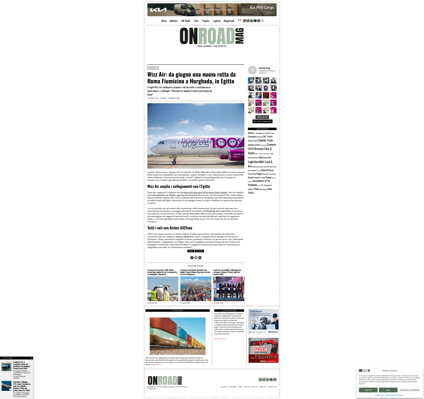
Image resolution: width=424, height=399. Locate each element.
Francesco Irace (175, 98)
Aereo (191, 251)
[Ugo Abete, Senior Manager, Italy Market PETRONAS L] (258, 88)
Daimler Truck (265, 140)
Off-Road (199, 251)
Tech (259, 185)
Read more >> (156, 365)
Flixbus (256, 154)
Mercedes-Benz (262, 167)
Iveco (261, 157)
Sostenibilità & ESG (261, 181)
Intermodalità (153, 68)
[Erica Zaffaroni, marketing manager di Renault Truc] (251, 80)
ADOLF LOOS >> (220, 339)
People (259, 173)
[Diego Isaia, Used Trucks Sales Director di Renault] (273, 88)
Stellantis (252, 185)
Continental (259, 137)
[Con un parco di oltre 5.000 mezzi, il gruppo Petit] (251, 95)
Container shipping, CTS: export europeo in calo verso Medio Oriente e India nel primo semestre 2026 (21, 386)
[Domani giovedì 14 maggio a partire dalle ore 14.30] (266, 95)
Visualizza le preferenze (409, 390)
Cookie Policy (379, 395)
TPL (262, 185)
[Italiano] (239, 19)
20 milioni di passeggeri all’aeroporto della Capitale (203, 192)
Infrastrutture (253, 157)
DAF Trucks (268, 136)
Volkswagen (263, 189)
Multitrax (259, 171)
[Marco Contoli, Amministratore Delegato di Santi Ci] (258, 95)
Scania (268, 177)
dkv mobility (263, 145)
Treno (256, 189)
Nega (388, 390)
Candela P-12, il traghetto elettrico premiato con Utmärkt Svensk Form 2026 (21, 365)
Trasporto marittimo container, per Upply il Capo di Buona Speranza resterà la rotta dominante (195, 272)
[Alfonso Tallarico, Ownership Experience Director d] (266, 80)
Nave (263, 170)
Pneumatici (266, 174)
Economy (271, 144)
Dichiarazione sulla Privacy (394, 395)
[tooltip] (244, 20)
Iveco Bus (267, 157)
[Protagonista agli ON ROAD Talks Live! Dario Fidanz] (273, 80)
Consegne (252, 136)
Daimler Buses (253, 140)
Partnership (252, 174)
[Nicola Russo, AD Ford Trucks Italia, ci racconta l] (251, 88)
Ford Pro (261, 154)
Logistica (253, 161)
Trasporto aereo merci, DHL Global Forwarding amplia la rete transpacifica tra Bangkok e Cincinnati (162, 272)
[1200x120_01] (212, 10)
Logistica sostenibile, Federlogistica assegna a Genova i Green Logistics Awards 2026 (227, 272)
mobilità (253, 170)
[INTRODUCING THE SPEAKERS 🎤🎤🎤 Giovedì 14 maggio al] (273, 95)
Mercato (255, 166)
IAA (272, 153)
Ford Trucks (267, 154)
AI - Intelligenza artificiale (262, 133)
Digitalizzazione (254, 144)
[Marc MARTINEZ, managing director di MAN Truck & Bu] (258, 80)
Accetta (368, 390)
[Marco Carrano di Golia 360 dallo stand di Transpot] (266, 88)
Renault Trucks (259, 177)
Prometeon (273, 174)
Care (272, 133)
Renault (251, 177)
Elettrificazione (256, 148)
